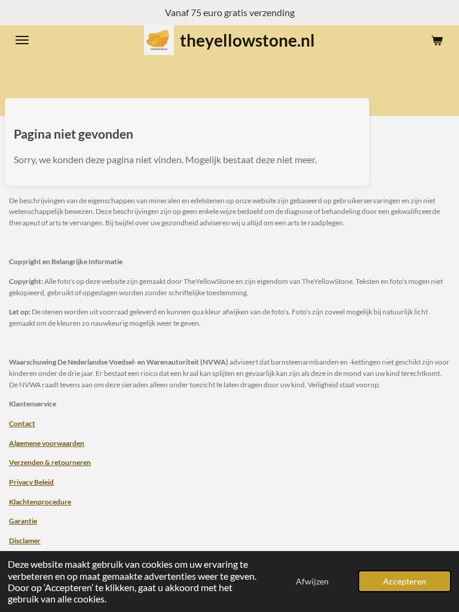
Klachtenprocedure (40, 501)
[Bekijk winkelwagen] (437, 40)
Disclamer (25, 540)
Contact (22, 423)
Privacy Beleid (31, 482)
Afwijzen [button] (312, 581)
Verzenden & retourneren (50, 462)
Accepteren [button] (404, 581)
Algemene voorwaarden (46, 443)
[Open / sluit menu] (22, 40)
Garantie (23, 520)
